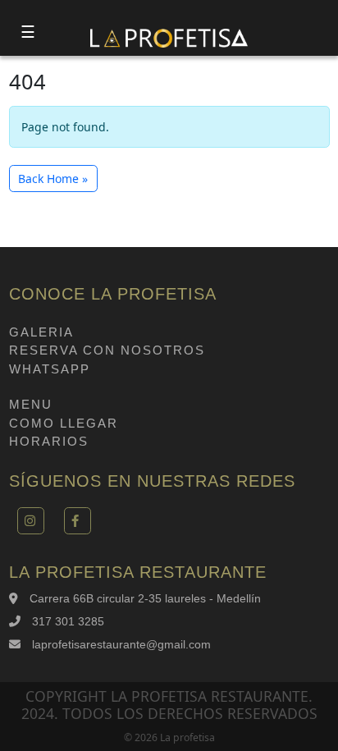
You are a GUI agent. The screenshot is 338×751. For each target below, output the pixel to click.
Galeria (41, 332)
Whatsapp (49, 369)
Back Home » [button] (53, 178)
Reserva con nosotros (107, 350)
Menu (31, 404)
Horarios (49, 441)
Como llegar (63, 423)
